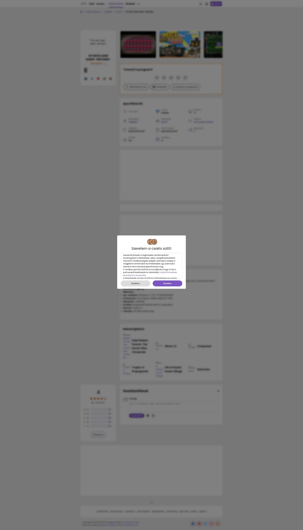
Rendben (167, 283)
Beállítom (135, 283)
